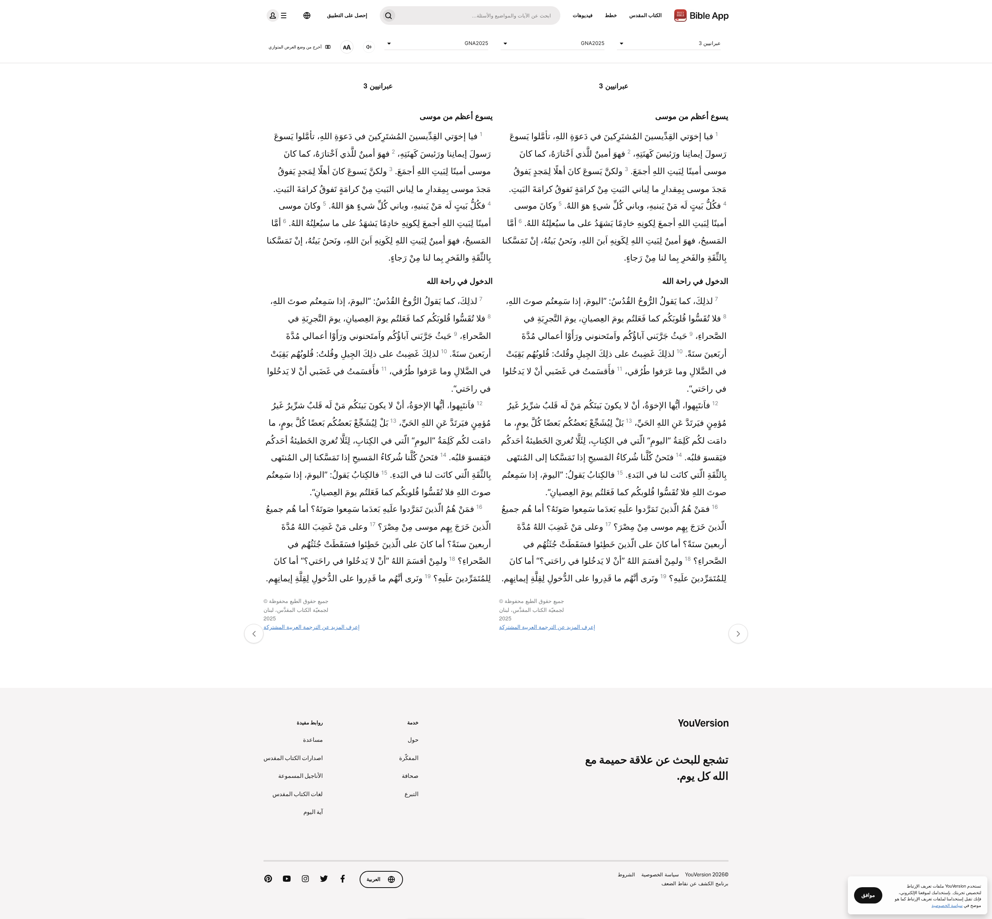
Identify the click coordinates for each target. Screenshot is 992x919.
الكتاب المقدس (645, 15)
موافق (868, 895)
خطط (611, 15)
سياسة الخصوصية (660, 874)
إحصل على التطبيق (347, 15)
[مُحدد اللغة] (307, 15)
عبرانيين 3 (710, 43)
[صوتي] (369, 47)
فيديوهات (582, 15)
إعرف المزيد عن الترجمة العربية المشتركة (547, 627)
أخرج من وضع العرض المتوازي (295, 47)
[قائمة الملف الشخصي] (278, 15)
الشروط (626, 874)
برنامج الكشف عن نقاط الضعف (694, 883)
